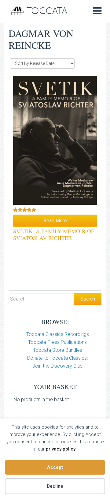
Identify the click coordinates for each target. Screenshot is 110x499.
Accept (55, 467)
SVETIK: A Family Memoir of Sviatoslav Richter (53, 234)
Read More (55, 220)
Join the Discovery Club (57, 366)
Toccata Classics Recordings (57, 334)
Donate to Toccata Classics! (57, 358)
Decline (55, 486)
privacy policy (60, 449)
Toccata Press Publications (57, 342)
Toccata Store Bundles (57, 350)
